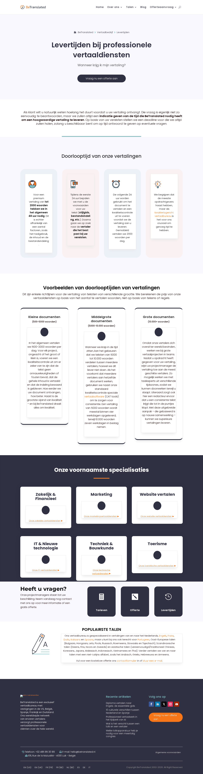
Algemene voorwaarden (168, 752)
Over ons (113, 7)
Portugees (144, 639)
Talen (130, 7)
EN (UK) (39, 767)
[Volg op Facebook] (151, 704)
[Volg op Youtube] (176, 704)
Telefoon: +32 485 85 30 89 (40, 751)
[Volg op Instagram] (170, 704)
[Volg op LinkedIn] (157, 704)
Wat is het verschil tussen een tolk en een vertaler (122, 725)
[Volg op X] (164, 704)
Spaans (89, 639)
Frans (171, 635)
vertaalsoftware (94, 396)
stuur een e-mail (152, 660)
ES (78, 767)
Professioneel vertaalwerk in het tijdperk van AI (121, 718)
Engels (163, 635)
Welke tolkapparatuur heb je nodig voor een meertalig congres (122, 733)
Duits (66, 639)
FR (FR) (49, 767)
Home (100, 7)
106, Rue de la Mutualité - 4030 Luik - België (51, 755)
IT (89, 767)
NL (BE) (70, 767)
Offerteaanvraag (162, 7)
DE (84, 767)
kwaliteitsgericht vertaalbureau (164, 214)
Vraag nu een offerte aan (102, 78)
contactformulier (127, 660)
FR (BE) (59, 767)
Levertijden (168, 610)
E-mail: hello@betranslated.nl (78, 751)
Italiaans (75, 639)
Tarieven (101, 610)
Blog (143, 7)
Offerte (135, 610)
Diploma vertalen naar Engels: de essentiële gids (120, 704)
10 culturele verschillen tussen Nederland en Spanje (122, 711)
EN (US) (27, 767)
